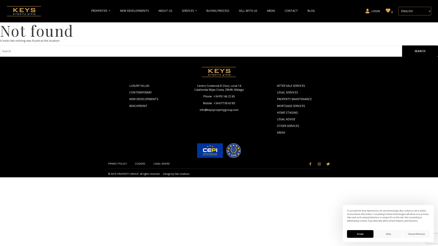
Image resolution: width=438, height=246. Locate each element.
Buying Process (217, 11)
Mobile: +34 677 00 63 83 (219, 103)
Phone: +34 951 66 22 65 (219, 96)
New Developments (134, 11)
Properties (99, 11)
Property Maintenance (294, 99)
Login (375, 11)
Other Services (288, 126)
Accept (360, 234)
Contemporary (140, 92)
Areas (271, 11)
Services (188, 11)
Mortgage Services (291, 106)
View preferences (416, 234)
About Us (165, 11)
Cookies (140, 163)
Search (420, 51)
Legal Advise (286, 119)
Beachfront (138, 106)
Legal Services (287, 92)
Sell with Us (248, 11)
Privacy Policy (117, 163)
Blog (311, 11)
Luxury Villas (139, 86)
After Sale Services (291, 86)
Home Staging (287, 112)
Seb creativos (182, 173)
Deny (388, 234)
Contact (291, 11)
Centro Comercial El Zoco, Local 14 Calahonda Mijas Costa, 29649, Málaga (219, 88)
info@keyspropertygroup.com (219, 110)
